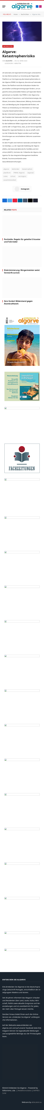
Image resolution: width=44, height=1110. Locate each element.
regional (30, 173)
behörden (15, 169)
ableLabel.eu (37, 1102)
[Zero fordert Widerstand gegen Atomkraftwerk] (22, 287)
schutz (12, 176)
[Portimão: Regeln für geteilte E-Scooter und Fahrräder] (22, 225)
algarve (6, 169)
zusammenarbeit (10, 180)
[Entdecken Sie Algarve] (22, 6)
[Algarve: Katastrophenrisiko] (22, 31)
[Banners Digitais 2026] (22, 553)
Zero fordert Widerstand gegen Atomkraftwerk (18, 302)
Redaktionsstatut (24, 1090)
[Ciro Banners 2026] (22, 622)
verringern (22, 176)
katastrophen (27, 169)
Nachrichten (8, 46)
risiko (6, 176)
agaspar (9, 61)
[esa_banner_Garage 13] (22, 899)
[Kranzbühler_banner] (22, 864)
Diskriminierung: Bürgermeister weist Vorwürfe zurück (22, 271)
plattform (7, 173)
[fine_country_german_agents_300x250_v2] (22, 518)
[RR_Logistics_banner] (22, 760)
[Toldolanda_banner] (22, 829)
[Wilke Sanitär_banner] (22, 795)
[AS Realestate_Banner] (22, 726)
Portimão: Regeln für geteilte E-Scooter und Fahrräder (22, 240)
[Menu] (3, 6)
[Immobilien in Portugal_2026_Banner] (22, 400)
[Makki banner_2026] (22, 691)
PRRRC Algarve (19, 173)
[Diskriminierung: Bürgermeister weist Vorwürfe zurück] (22, 256)
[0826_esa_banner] (22, 365)
